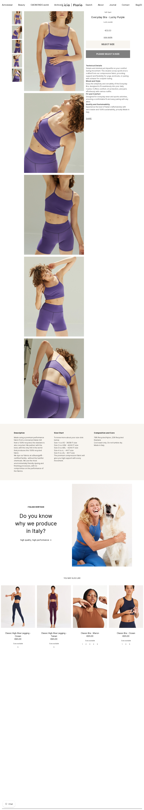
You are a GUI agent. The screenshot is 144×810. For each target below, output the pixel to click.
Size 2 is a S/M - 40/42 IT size (66, 445)
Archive (57, 5)
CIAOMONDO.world (40, 5)
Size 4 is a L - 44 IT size (64, 450)
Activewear (7, 5)
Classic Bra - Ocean (126, 633)
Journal (112, 5)
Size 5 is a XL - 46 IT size (64, 453)
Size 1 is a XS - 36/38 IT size (65, 443)
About (101, 5)
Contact (126, 5)
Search (89, 5)
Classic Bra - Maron (90, 633)
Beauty (21, 5)
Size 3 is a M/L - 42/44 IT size (66, 448)
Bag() (138, 5)
